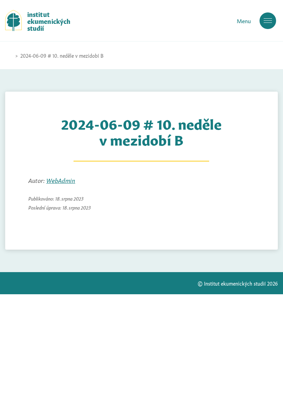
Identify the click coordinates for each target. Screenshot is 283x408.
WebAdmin (60, 179)
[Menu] (268, 20)
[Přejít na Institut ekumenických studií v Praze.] (8, 55)
